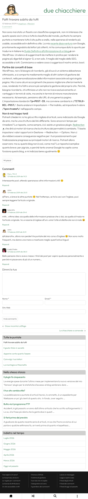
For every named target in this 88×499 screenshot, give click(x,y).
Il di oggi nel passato (69, 487)
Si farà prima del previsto (16, 417)
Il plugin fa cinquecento (14, 377)
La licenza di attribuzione (11, 484)
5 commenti (7, 27)
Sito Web (6, 308)
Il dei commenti (67, 484)
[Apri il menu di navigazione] (77, 496)
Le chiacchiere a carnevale (71, 330)
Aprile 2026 (9, 455)
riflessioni (30, 24)
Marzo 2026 (9, 460)
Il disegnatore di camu (39, 484)
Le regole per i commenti (11, 481)
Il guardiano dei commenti (40, 487)
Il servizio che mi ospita (39, 481)
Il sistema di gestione (38, 478)
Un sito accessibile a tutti (11, 487)
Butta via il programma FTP (17, 404)
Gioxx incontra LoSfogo (15, 326)
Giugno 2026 (9, 444)
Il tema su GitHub (37, 475)
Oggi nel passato (11, 466)
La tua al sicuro (10, 478)
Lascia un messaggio (67, 475)
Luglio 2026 (9, 438)
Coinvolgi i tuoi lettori (13, 359)
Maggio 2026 (10, 449)
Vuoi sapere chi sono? (10, 475)
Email (48, 299)
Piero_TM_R (12, 174)
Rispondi (5, 185)
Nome (5, 299)
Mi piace (7, 160)
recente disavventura (61, 43)
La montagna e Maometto (15, 365)
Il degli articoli (66, 481)
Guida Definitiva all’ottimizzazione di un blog (46, 51)
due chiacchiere (65, 10)
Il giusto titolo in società (14, 348)
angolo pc (22, 24)
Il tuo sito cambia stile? (14, 390)
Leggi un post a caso (67, 478)
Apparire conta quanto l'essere (17, 354)
